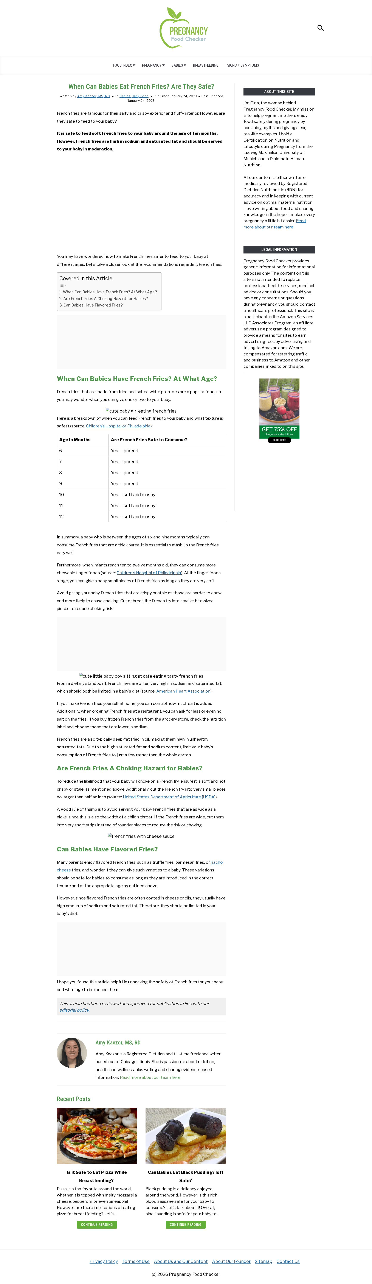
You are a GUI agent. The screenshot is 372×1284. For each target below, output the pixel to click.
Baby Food (140, 96)
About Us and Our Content (181, 1261)
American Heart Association (183, 691)
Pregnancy (151, 65)
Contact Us (288, 1261)
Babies (177, 65)
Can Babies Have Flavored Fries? (94, 305)
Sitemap (263, 1261)
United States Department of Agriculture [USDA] (169, 796)
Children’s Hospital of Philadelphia (118, 426)
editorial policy (74, 1010)
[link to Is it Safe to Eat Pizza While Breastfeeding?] (97, 1136)
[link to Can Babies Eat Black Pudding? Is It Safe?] (186, 1136)
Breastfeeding (206, 65)
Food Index (122, 65)
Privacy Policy (104, 1261)
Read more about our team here (150, 1077)
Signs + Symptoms (243, 65)
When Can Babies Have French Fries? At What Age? (110, 292)
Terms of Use (136, 1261)
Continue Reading (97, 1225)
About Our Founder (231, 1261)
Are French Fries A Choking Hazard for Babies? (106, 298)
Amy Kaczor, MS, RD (93, 96)
